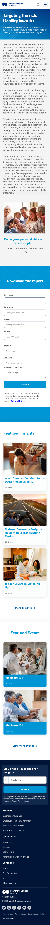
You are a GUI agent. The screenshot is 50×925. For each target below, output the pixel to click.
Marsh (6, 868)
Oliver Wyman (9, 883)
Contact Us (8, 851)
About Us (7, 842)
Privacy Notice (20, 914)
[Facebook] (19, 907)
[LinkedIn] (29, 907)
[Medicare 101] (25, 658)
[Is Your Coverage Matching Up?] (25, 564)
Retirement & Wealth (13, 830)
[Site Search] (39, 4)
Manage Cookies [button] (9, 918)
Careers (6, 847)
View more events (23, 745)
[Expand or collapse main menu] (45, 4)
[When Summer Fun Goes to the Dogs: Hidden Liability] (25, 459)
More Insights (23, 607)
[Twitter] (14, 907)
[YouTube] (24, 907)
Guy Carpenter (10, 873)
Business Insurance (12, 815)
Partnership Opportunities (16, 856)
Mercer (6, 878)
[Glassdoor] (4, 907)
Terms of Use (8, 914)
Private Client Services (13, 825)
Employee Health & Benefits (17, 820)
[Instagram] (9, 907)
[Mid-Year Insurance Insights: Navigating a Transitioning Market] (25, 510)
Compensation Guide (36, 914)
